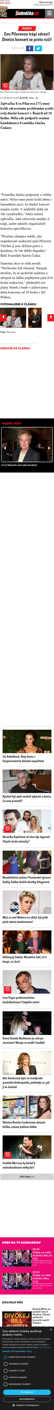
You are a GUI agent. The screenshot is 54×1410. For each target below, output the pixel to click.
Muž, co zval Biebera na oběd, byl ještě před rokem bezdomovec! (25, 920)
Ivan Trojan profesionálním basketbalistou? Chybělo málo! (21, 1000)
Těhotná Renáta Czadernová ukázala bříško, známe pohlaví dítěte (24, 1125)
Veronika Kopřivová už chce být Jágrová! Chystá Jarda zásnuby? (26, 839)
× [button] (51, 1330)
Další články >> (27, 1177)
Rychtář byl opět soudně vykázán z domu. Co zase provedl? (27, 799)
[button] (27, 1351)
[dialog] (27, 1368)
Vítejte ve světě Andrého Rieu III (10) (42, 1254)
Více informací (45, 1347)
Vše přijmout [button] (27, 1392)
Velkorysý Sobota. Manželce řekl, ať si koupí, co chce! (25, 959)
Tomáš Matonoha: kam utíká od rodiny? (19, 465)
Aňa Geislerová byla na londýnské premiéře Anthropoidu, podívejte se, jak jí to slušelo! (26, 1083)
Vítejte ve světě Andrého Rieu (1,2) (42, 1277)
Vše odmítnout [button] (27, 1399)
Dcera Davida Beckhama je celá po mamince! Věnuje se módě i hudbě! (24, 1041)
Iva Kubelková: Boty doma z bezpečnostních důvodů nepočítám (23, 759)
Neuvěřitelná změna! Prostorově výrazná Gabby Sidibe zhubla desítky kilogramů (27, 880)
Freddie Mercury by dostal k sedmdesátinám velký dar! (19, 1165)
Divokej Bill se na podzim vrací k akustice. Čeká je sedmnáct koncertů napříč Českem (41, 1316)
